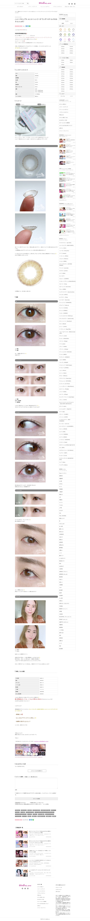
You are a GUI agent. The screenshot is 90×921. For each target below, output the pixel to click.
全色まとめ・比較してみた (70, 6)
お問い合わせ (58, 891)
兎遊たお (34, 816)
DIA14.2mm (23, 810)
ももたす (74, 142)
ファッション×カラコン (45, 6)
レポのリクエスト (59, 889)
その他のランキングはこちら (64, 235)
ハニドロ (29, 814)
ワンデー (24, 816)
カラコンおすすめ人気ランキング (65, 125)
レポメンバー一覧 (59, 887)
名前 (16, 789)
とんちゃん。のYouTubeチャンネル (41, 741)
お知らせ (61, 128)
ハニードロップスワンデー (21, 814)
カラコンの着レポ (62, 104)
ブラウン (35, 814)
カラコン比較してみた (63, 117)
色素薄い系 (49, 816)
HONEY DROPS (36, 810)
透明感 (54, 816)
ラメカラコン (18, 816)
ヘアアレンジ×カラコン (57, 6)
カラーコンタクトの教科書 (64, 122)
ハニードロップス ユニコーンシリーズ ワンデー (44, 812)
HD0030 (29, 810)
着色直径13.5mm (41, 816)
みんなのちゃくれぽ (63, 120)
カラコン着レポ (20, 6)
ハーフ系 (22, 812)
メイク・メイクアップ (32, 6)
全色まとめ (61, 114)
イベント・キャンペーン (64, 130)
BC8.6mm (17, 810)
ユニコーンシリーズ (49, 814)
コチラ (62, 901)
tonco (24, 26)
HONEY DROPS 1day (45, 810)
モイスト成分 (41, 814)
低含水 (29, 816)
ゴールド (17, 812)
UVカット (53, 810)
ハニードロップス (29, 812)
